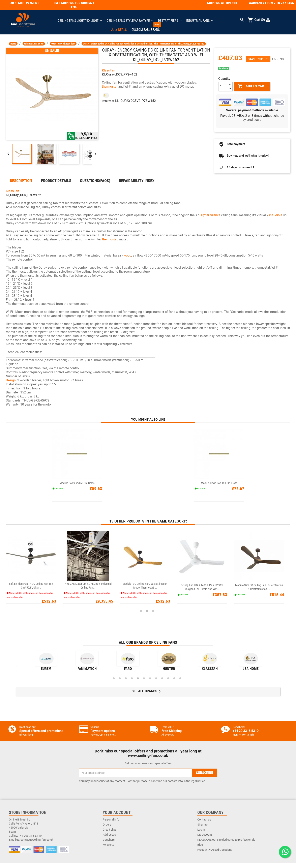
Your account (117, 812)
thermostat (109, 86)
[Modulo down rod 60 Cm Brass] (77, 453)
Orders (107, 824)
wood (127, 255)
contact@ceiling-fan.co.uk (37, 839)
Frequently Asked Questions (214, 849)
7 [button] (150, 678)
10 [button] (168, 678)
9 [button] (162, 678)
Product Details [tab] (56, 180)
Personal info (111, 819)
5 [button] (138, 678)
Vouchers (109, 839)
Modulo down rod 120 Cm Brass (219, 483)
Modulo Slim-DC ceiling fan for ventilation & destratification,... (259, 587)
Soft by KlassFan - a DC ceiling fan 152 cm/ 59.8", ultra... (31, 585)
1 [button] (141, 611)
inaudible (275, 215)
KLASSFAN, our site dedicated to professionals (226, 839)
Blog (200, 844)
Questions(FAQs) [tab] (95, 180)
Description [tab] (21, 180)
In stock (223, 68)
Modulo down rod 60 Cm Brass (77, 483)
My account (204, 834)
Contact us (204, 819)
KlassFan (108, 70)
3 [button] (153, 611)
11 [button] (174, 678)
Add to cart (252, 86)
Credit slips (109, 829)
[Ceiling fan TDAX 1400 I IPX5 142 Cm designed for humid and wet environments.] (202, 555)
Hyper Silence (210, 215)
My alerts (108, 844)
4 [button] (132, 678)
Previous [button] (3, 569)
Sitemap (202, 824)
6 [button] (144, 678)
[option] (34, 569)
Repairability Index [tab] (136, 180)
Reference (108, 100)
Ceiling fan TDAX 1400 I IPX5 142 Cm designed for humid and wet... (202, 587)
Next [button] (293, 569)
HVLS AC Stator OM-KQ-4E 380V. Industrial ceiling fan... (88, 585)
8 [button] (156, 678)
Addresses (109, 834)
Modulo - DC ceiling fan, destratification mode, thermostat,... (145, 585)
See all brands (147, 691)
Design (11, 380)
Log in (201, 829)
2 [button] (147, 611)
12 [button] (180, 678)
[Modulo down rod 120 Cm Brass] (219, 453)
